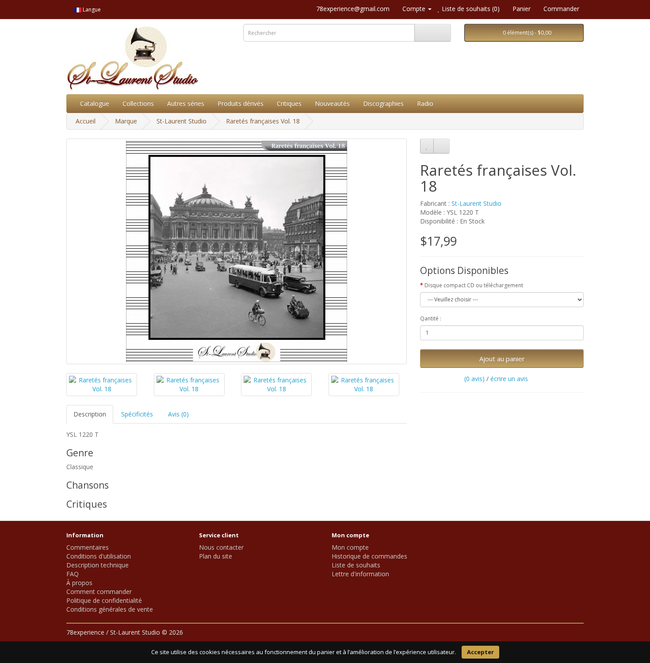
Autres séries (185, 103)
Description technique (97, 565)
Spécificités (137, 414)
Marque (126, 121)
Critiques (289, 103)
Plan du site (215, 556)
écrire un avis (509, 378)
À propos (79, 582)
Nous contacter (221, 547)
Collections (138, 103)
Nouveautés (332, 103)
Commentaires (87, 547)
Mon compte (350, 547)
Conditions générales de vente (109, 609)
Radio (425, 103)
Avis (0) (178, 414)
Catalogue (94, 103)
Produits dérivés (241, 103)
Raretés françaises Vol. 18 (263, 121)
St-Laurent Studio (181, 121)
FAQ (72, 574)
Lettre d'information (360, 574)
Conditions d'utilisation (98, 556)
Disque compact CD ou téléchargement (473, 285)
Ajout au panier (502, 358)
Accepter (480, 652)
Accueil (86, 121)
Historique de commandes (369, 556)
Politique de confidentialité (104, 600)
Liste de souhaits (356, 565)
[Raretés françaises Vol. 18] (236, 251)
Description (89, 414)
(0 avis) (474, 378)
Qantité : (430, 318)
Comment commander (99, 591)
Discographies (383, 103)
